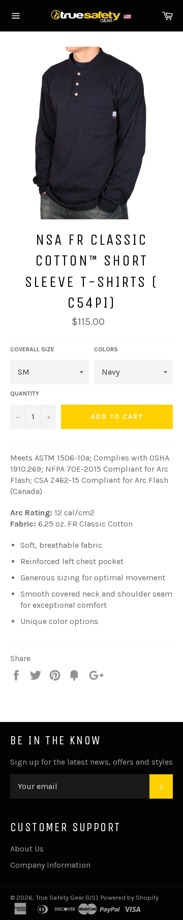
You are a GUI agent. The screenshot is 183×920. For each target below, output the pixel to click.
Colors (106, 349)
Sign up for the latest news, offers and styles (91, 762)
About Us (27, 848)
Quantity (24, 393)
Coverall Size (32, 349)
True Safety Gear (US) (67, 897)
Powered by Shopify (130, 897)
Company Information (50, 865)
